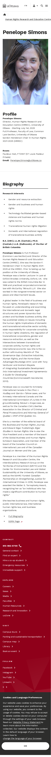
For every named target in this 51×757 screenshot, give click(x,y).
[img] (11, 6)
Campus (10, 632)
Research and (15, 610)
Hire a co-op (13, 560)
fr (26, 6)
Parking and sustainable (22, 636)
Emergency (14, 565)
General (11, 550)
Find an (10, 555)
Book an (10, 651)
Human (12, 605)
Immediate (12, 570)
